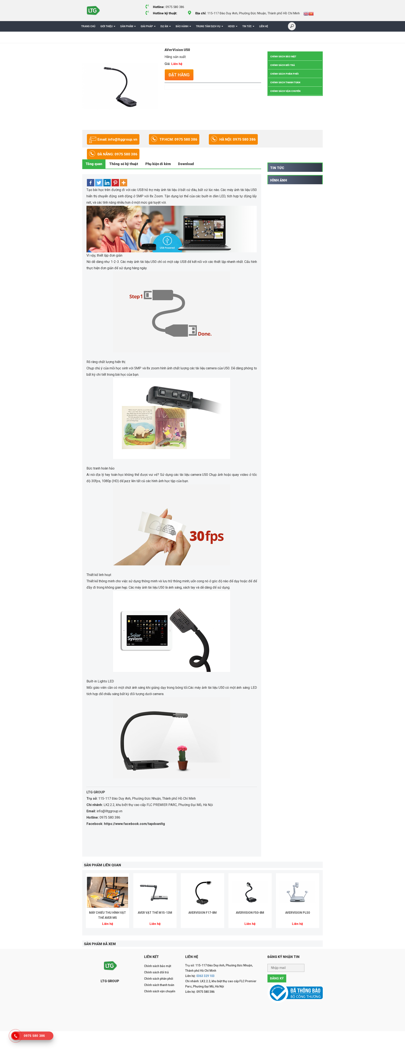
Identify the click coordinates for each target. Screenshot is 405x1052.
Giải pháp (147, 26)
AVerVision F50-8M (250, 912)
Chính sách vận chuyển (285, 91)
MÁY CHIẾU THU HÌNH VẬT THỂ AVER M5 (107, 915)
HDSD (231, 26)
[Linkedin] (107, 182)
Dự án (164, 26)
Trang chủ (88, 26)
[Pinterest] (115, 182)
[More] (123, 182)
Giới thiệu (106, 26)
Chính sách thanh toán (285, 82)
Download (186, 164)
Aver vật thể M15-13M (155, 912)
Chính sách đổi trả (282, 65)
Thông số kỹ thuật (123, 164)
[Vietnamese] (311, 13)
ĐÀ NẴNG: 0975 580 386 (117, 154)
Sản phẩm (126, 26)
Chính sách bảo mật (283, 56)
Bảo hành (182, 26)
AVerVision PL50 (297, 912)
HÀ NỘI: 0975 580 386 (237, 139)
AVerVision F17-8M (202, 912)
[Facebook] (90, 182)
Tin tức (247, 26)
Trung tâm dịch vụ (208, 26)
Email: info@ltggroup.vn (117, 139)
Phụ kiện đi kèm (158, 164)
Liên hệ (263, 26)
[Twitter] (99, 182)
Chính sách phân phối (284, 74)
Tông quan (94, 164)
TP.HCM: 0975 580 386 (178, 139)
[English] (306, 13)
